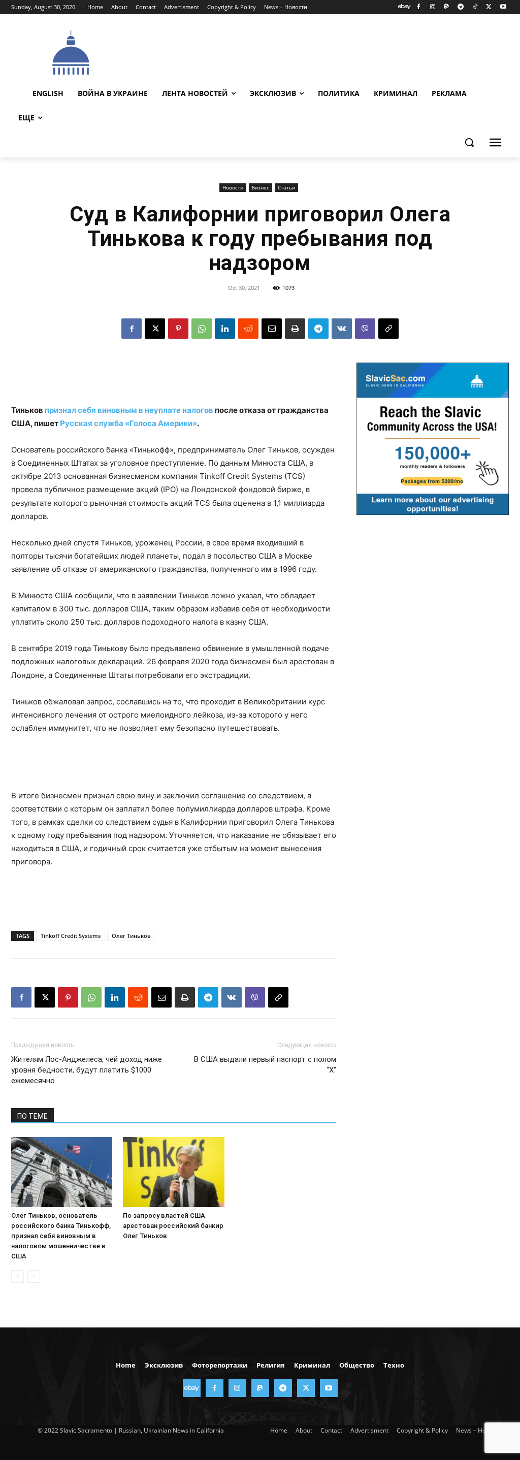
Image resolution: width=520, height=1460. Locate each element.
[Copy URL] (388, 328)
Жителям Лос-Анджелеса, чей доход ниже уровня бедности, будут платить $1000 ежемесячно (86, 1070)
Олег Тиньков (131, 935)
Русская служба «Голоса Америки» (128, 423)
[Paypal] (446, 7)
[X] (489, 7)
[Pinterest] (178, 328)
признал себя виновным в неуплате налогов (129, 410)
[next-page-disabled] (33, 1276)
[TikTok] (475, 7)
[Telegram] (461, 7)
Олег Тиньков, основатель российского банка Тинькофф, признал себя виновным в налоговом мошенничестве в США (61, 1236)
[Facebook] (418, 7)
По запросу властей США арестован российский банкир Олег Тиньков (173, 1226)
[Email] (272, 328)
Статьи (286, 187)
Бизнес (260, 187)
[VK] (342, 328)
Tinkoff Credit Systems (71, 935)
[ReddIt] (248, 328)
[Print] (295, 328)
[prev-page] (17, 1276)
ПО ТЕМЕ (32, 1116)
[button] (469, 142)
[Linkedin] (225, 328)
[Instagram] (432, 7)
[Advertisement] (315, 51)
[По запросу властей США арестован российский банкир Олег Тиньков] (173, 1172)
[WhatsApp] (201, 328)
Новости (232, 187)
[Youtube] (503, 7)
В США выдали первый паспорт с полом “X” (265, 1065)
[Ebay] (404, 7)
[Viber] (365, 328)
